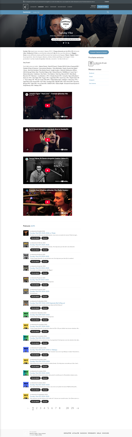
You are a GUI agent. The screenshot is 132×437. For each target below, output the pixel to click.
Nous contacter (42, 433)
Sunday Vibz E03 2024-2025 (40, 373)
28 (67, 408)
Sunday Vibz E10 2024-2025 (39, 291)
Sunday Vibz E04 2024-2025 (40, 361)
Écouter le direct (102, 6)
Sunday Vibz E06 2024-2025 (40, 338)
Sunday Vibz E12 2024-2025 (39, 268)
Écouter (45, 238)
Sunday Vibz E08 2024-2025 (40, 315)
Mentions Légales (34, 433)
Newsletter (67, 433)
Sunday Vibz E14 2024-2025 (39, 245)
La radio (69, 7)
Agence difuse (38, 435)
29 (72, 408)
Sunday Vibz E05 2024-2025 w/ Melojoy (43, 350)
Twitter (91, 76)
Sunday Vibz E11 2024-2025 (39, 280)
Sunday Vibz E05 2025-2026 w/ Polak (42, 233)
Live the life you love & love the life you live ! (66, 39)
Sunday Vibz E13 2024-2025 (39, 256)
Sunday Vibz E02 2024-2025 (40, 385)
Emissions (41, 7)
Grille (47, 7)
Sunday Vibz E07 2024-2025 (39, 326)
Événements (92, 433)
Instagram (91, 80)
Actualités (33, 7)
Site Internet (92, 83)
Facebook (91, 73)
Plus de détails (35, 238)
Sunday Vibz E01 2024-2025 (39, 396)
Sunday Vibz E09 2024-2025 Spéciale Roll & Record (47, 303)
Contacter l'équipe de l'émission (98, 52)
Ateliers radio (62, 7)
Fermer (107, 1)
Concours (53, 7)
